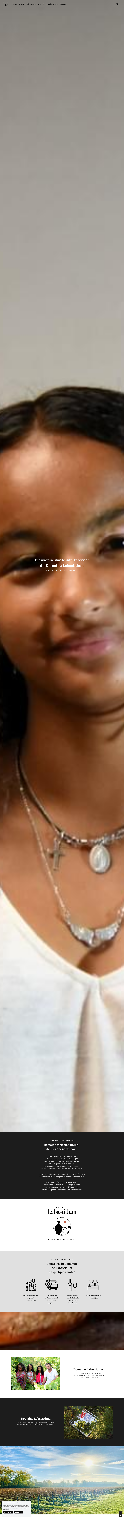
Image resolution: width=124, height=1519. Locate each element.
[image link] (6, 4)
